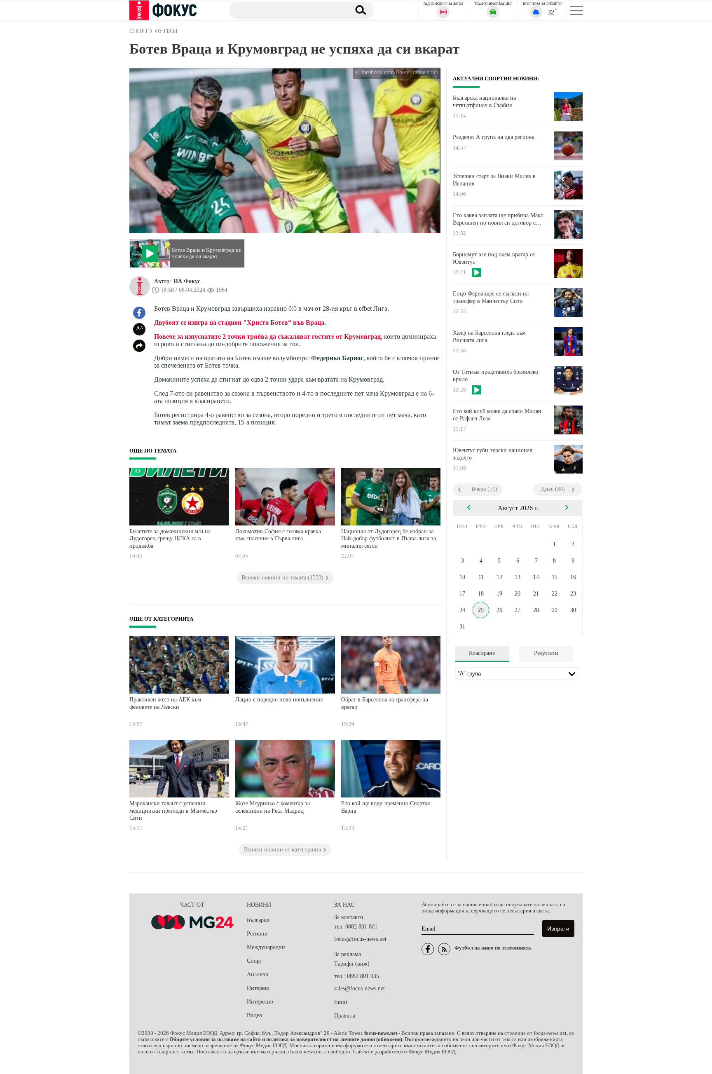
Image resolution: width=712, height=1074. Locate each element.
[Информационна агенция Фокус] (428, 949)
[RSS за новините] (444, 949)
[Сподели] (139, 346)
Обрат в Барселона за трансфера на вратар (384, 703)
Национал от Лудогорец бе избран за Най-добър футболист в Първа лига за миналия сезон (388, 538)
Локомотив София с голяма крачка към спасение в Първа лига (278, 535)
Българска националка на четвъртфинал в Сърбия (484, 101)
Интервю (258, 988)
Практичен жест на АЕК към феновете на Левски (165, 703)
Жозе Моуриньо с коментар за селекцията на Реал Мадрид (272, 807)
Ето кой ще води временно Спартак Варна (385, 807)
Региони (257, 934)
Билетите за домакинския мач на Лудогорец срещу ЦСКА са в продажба (170, 538)
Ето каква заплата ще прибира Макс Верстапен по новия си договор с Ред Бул (498, 219)
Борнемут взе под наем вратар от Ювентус (494, 258)
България (258, 920)
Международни (266, 947)
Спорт (254, 961)
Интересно (260, 1002)
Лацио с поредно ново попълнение (279, 699)
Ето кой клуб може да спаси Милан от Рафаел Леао (497, 415)
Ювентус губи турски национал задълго (492, 454)
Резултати (546, 653)
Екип (340, 1002)
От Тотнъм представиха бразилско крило (495, 375)
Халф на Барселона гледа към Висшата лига (489, 336)
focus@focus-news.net (360, 939)
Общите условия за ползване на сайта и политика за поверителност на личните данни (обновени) (285, 1039)
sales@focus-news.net (359, 988)
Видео (254, 1015)
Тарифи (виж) (352, 964)
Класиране (482, 653)
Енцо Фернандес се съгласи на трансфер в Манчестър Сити (491, 297)
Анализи (258, 974)
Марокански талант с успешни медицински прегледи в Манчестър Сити (173, 810)
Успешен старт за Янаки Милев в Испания (494, 180)
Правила (344, 1016)
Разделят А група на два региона (493, 137)
